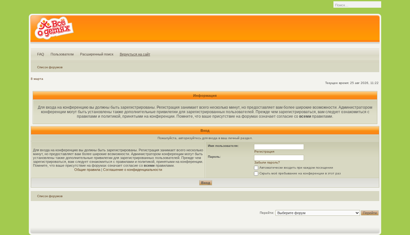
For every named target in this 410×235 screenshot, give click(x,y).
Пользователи (62, 54)
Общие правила (87, 170)
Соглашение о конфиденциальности (132, 170)
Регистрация (264, 151)
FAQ (40, 54)
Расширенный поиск (96, 54)
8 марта (37, 78)
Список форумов (49, 67)
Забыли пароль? (267, 162)
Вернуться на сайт (135, 54)
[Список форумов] (54, 30)
